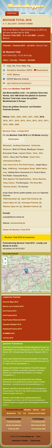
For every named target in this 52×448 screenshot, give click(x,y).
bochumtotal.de (18, 223)
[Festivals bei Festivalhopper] (26, 5)
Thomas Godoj (10, 187)
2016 (17, 121)
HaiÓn (6, 157)
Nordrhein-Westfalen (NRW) (19, 70)
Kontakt (31, 60)
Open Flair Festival (30, 199)
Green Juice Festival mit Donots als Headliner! (20, 359)
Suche (42, 13)
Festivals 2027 (13, 429)
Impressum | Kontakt (20, 440)
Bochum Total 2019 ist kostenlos (20, 237)
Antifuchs (35, 146)
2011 (46, 121)
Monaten (27, 410)
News (23, 13)
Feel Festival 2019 (10, 315)
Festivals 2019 (19, 46)
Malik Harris (41, 169)
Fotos (32, 13)
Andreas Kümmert (21, 146)
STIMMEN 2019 (9, 333)
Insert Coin (35, 157)
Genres (36, 410)
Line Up (13, 60)
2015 (23, 121)
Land (43, 410)
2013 (34, 121)
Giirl (41, 153)
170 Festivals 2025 (38, 429)
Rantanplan (13, 139)
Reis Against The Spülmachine (17, 179)
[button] (26, 271)
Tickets (22, 60)
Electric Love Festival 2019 (13, 306)
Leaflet (26, 291)
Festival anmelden (14, 422)
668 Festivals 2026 (38, 425)
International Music (12, 161)
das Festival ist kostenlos (19, 83)
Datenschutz (35, 440)
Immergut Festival (30, 203)
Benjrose (7, 149)
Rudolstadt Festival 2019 (12, 329)
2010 (5, 124)
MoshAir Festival (31, 207)
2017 (11, 121)
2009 (11, 124)
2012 (40, 121)
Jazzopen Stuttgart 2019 (12, 324)
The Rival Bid (36, 183)
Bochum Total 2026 (12, 35)
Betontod (7, 146)
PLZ (19, 413)
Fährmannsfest (10, 199)
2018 (5, 121)
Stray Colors (8, 183)
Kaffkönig (12, 169)
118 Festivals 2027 (38, 422)
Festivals (11, 13)
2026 (13, 117)
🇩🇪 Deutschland (41, 70)
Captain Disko (25, 153)
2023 (19, 117)
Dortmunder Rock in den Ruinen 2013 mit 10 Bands (22, 379)
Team (38, 436)
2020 (36, 117)
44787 (9, 75)
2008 (17, 124)
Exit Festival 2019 (9, 311)
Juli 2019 (30, 46)
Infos (5, 60)
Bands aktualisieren (13, 425)
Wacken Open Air (11, 207)
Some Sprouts (39, 179)
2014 (29, 121)
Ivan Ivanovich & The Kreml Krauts (18, 165)
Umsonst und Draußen (36, 413)
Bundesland (11, 413)
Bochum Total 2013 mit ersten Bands (17, 388)
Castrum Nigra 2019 (10, 302)
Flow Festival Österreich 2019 (14, 320)
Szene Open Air (10, 203)
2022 (24, 117)
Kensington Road (27, 169)
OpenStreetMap (36, 291)
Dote (35, 153)
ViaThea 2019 (8, 338)
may (5, 172)
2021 (30, 117)
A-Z (24, 413)
